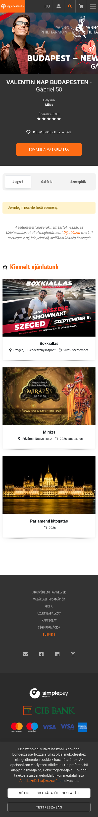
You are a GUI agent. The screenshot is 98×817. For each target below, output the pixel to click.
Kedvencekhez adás (52, 132)
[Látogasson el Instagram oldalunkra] (73, 654)
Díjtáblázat (71, 233)
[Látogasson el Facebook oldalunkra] (41, 654)
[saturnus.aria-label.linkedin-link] (57, 654)
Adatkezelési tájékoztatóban (41, 781)
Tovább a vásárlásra (49, 149)
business (49, 634)
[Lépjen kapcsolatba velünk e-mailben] (25, 654)
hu (47, 6)
